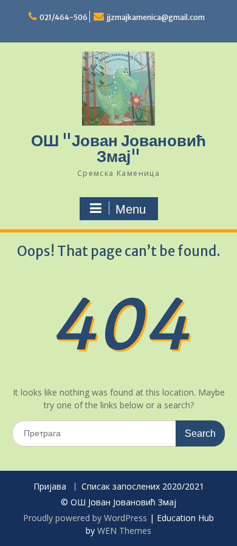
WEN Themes (124, 530)
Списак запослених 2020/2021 (142, 487)
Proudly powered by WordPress (85, 518)
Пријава (49, 487)
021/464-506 (64, 17)
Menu (130, 209)
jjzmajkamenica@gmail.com (156, 17)
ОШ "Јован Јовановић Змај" (118, 148)
